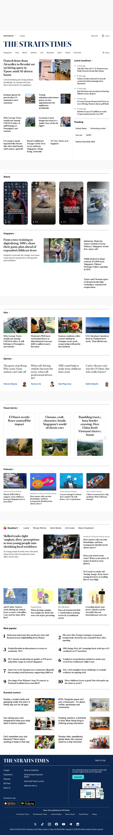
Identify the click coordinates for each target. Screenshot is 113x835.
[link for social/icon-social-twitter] (35, 824)
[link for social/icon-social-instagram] (49, 824)
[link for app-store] (11, 803)
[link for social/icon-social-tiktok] (42, 824)
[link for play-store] (28, 803)
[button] (10, 35)
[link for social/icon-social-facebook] (56, 824)
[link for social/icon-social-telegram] (70, 824)
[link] (37, 44)
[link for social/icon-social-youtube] (63, 824)
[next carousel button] (105, 205)
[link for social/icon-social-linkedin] (77, 824)
